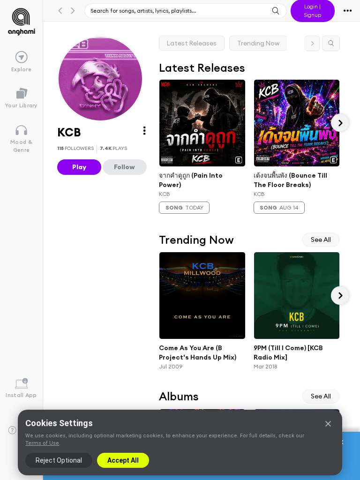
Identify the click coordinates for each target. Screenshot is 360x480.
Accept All (123, 460)
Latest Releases (192, 43)
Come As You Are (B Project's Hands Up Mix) (197, 352)
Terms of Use (42, 443)
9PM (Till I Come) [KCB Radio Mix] (288, 352)
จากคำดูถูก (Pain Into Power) (191, 180)
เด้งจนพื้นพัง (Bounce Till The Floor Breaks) (290, 180)
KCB (164, 193)
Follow (124, 167)
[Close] (328, 423)
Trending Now (258, 43)
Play (79, 167)
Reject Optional (59, 460)
